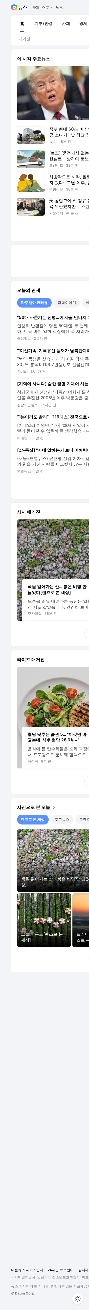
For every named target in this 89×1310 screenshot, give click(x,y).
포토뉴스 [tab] (62, 819)
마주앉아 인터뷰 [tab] (34, 302)
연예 (35, 7)
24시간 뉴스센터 (61, 1270)
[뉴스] (22, 7)
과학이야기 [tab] (67, 302)
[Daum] (14, 7)
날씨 (60, 7)
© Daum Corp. (23, 1293)
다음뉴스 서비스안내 (27, 1270)
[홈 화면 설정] (77, 1298)
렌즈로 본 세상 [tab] (33, 819)
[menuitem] (22, 23)
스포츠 (47, 7)
